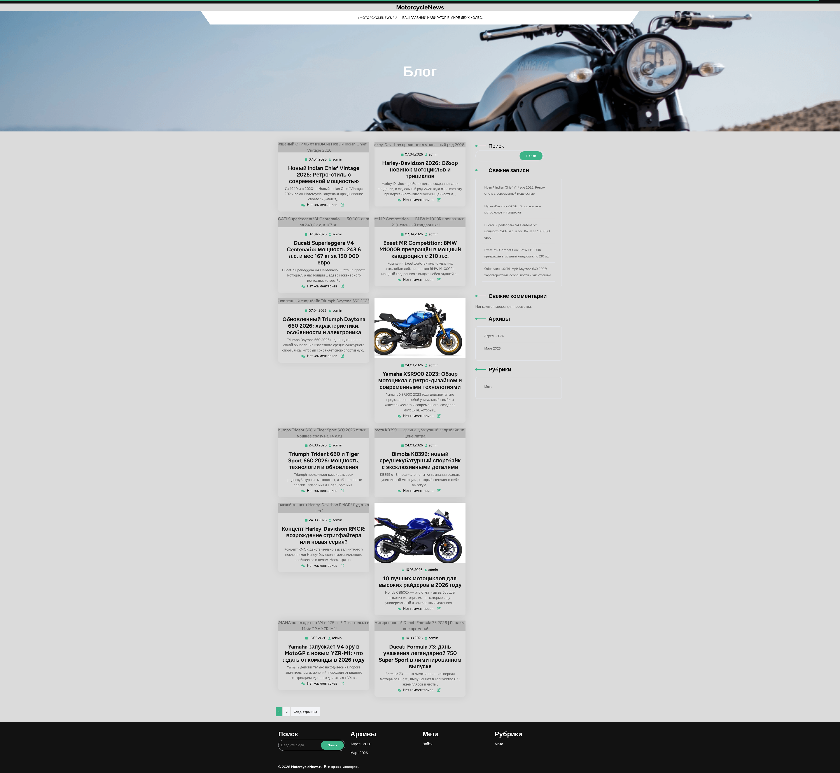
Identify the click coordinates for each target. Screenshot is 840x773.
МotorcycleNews (420, 7)
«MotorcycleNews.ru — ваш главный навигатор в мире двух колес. (420, 18)
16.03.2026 (414, 570)
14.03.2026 (414, 638)
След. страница (305, 712)
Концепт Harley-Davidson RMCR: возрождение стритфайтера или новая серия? (324, 535)
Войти (427, 744)
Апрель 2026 (494, 336)
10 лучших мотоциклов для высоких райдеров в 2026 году (420, 581)
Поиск (496, 146)
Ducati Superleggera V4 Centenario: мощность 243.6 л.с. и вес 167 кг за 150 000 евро (324, 253)
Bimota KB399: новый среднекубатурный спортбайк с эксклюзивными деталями (420, 460)
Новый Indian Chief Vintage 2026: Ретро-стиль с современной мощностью (323, 174)
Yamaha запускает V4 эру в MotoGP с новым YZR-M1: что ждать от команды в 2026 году (324, 653)
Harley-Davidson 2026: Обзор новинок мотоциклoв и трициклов (420, 169)
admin (337, 159)
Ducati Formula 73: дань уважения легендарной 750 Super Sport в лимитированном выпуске (420, 656)
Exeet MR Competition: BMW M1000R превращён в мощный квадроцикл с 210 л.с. (420, 249)
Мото (488, 387)
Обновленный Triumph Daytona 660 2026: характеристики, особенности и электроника (323, 326)
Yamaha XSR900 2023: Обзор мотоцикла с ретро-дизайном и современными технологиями (420, 380)
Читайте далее (322, 147)
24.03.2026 (414, 365)
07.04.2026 (318, 159)
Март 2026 (492, 348)
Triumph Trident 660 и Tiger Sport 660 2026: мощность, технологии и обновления (324, 460)
